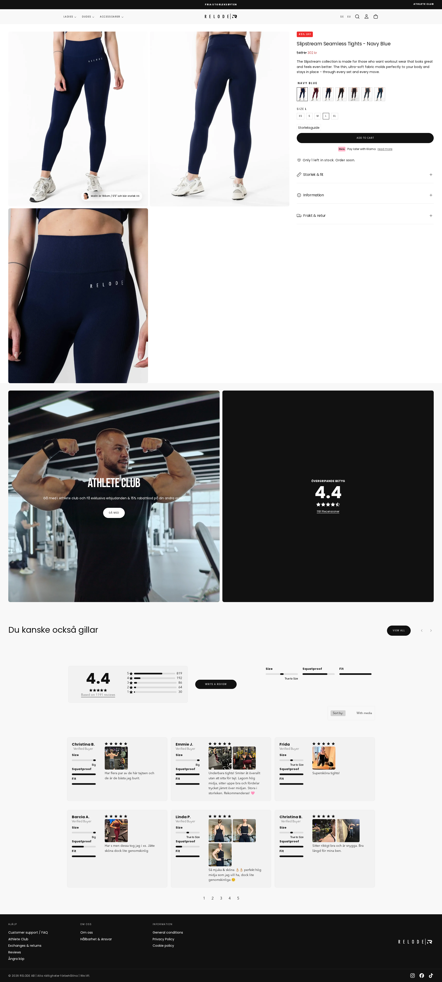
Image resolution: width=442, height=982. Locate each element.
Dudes (86, 16)
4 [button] (230, 898)
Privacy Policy (163, 939)
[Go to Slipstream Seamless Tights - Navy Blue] (302, 94)
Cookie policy (163, 945)
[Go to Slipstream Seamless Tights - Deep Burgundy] (354, 94)
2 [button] (213, 898)
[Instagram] (412, 975)
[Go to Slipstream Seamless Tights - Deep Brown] (341, 94)
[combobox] (351, 713)
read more (385, 149)
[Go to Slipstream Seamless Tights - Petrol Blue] (379, 94)
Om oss (86, 932)
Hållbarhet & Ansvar (96, 939)
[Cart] (375, 16)
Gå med (114, 513)
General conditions (168, 932)
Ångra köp (16, 958)
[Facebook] (422, 975)
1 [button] (204, 898)
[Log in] (366, 16)
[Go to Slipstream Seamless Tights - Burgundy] (315, 94)
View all (399, 630)
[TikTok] (431, 975)
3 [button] (221, 898)
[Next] (431, 630)
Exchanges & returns (24, 945)
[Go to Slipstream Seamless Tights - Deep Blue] (328, 94)
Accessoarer (110, 16)
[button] (357, 16)
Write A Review (216, 684)
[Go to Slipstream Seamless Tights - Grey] (366, 94)
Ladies (68, 16)
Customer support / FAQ (28, 932)
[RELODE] (415, 942)
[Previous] (422, 630)
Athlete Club (18, 939)
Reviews (14, 952)
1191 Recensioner (328, 511)
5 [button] (238, 898)
